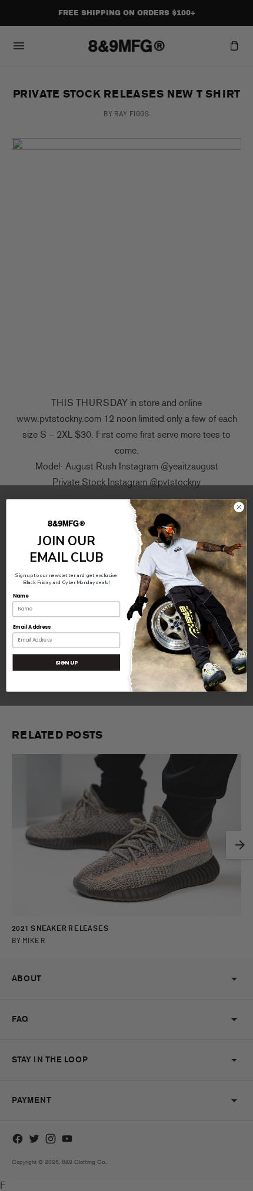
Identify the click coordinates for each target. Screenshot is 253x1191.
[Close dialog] (239, 507)
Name (21, 595)
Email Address (32, 626)
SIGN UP (66, 662)
